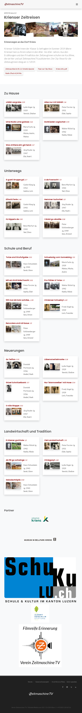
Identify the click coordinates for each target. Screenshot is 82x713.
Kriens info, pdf (61, 69)
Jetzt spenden (72, 682)
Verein (30, 682)
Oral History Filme (58, 682)
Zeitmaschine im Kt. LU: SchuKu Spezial (19, 69)
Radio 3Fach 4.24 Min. (13, 73)
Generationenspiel (42, 682)
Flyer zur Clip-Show (45, 69)
